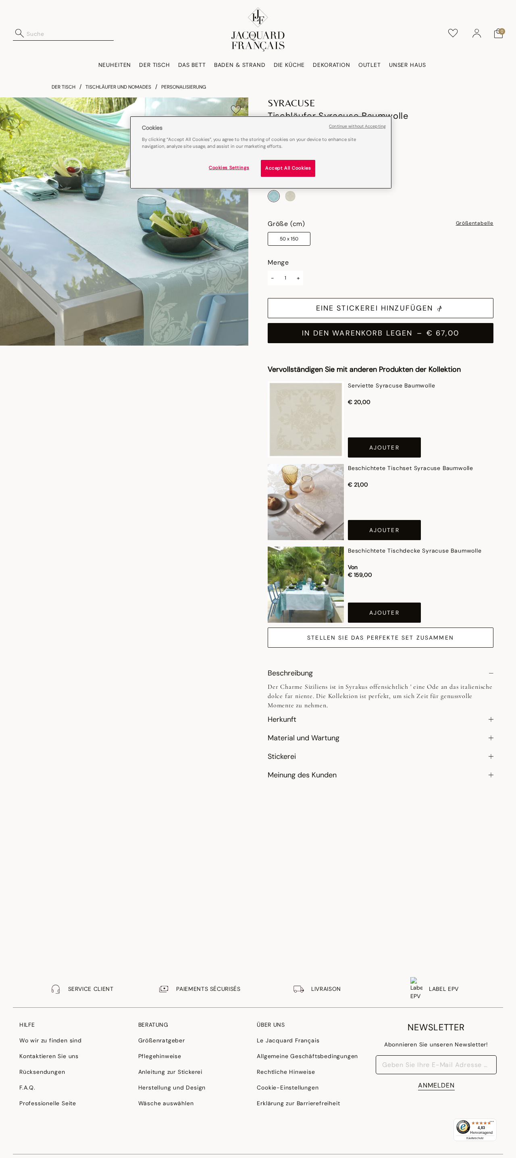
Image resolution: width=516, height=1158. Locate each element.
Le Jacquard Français (288, 1040)
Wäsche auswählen (166, 1103)
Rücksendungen (42, 1071)
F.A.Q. (27, 1087)
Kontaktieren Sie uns (49, 1056)
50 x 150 (289, 239)
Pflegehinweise (159, 1056)
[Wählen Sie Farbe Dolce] (290, 196)
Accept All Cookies (288, 168)
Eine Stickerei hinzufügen (374, 308)
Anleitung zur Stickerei (170, 1071)
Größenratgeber (161, 1040)
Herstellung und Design (172, 1087)
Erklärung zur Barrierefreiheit (298, 1103)
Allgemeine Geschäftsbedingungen (307, 1056)
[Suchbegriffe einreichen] (20, 33)
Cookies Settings (229, 167)
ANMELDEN (436, 1085)
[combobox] (70, 33)
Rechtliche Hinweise (286, 1071)
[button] (477, 33)
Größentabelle (474, 223)
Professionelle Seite (47, 1103)
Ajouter (384, 447)
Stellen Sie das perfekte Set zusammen (380, 637)
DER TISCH (63, 87)
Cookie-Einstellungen (287, 1087)
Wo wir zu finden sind (50, 1040)
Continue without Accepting (357, 126)
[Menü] (492, 1123)
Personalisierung (183, 87)
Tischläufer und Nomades (118, 87)
